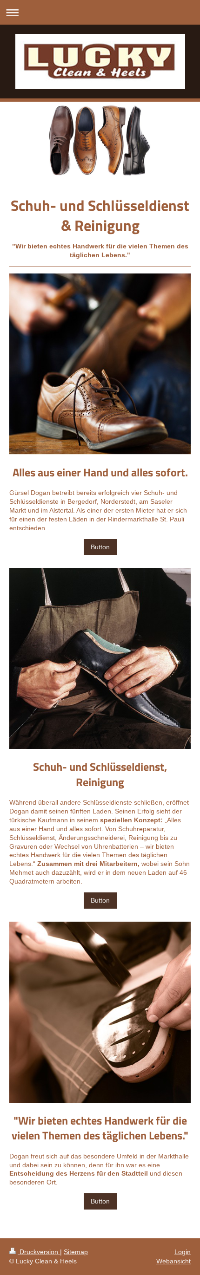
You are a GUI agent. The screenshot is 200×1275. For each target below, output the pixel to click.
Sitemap (76, 1251)
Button (100, 547)
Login (182, 1251)
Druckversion (39, 1251)
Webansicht (173, 1261)
